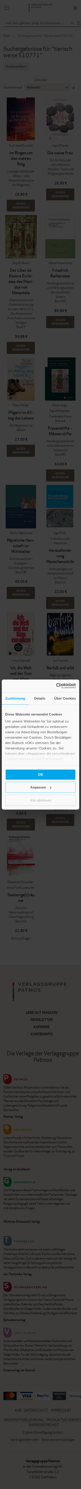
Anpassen (38, 787)
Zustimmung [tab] (15, 698)
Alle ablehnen (40, 800)
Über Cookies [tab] (65, 698)
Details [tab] (39, 698)
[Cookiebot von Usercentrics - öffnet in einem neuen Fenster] (57, 686)
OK (40, 774)
